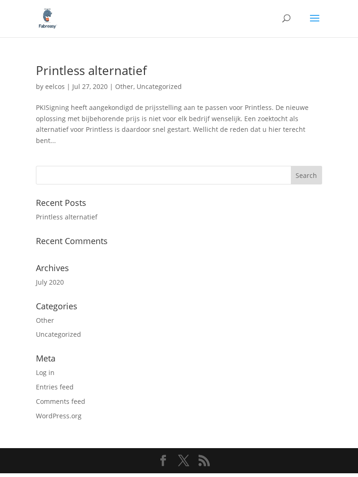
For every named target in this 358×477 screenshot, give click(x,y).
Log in (45, 372)
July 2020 (50, 282)
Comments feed (60, 401)
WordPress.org (59, 415)
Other (124, 86)
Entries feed (55, 386)
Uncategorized (159, 86)
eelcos (55, 86)
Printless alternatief (91, 70)
